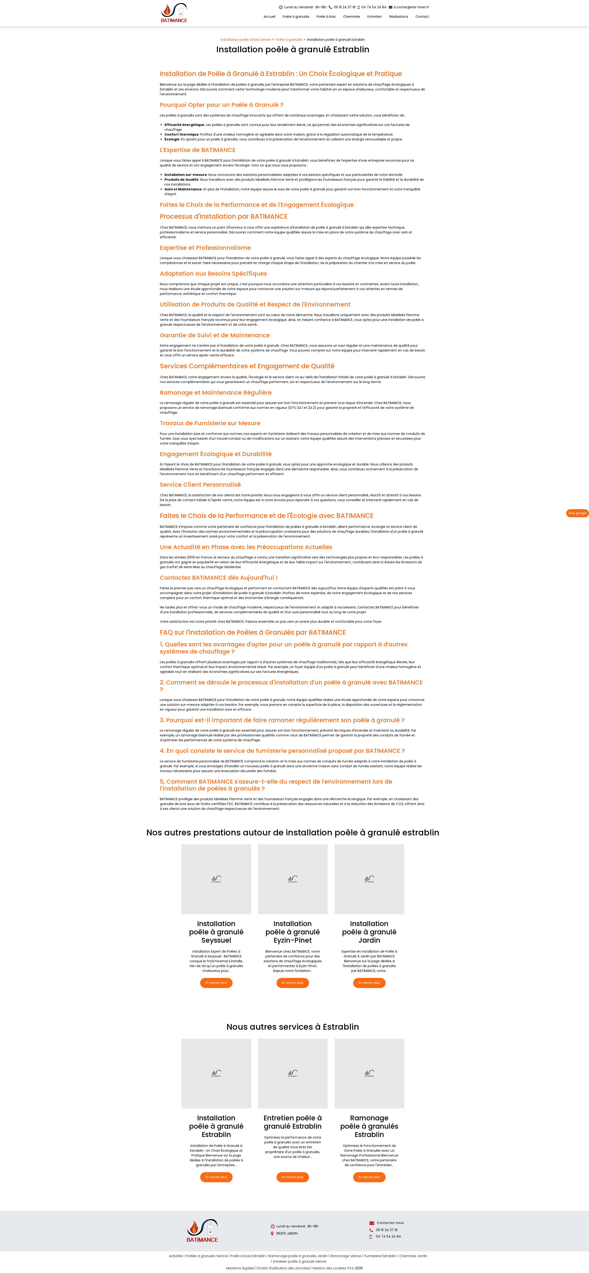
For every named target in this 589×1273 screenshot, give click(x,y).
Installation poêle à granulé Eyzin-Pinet (293, 932)
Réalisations (398, 16)
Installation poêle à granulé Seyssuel (216, 932)
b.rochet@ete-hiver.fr (411, 7)
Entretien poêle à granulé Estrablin (293, 1122)
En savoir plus (216, 982)
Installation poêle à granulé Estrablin (216, 1126)
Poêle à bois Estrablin (248, 1256)
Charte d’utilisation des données (283, 1268)
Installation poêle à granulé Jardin (369, 932)
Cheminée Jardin (413, 1256)
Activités (176, 1256)
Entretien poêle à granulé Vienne (299, 1261)
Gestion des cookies (329, 1268)
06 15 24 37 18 (386, 1230)
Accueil (269, 16)
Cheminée (351, 16)
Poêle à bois (326, 16)
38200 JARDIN (286, 1233)
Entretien (374, 16)
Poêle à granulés (296, 16)
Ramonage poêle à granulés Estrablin (369, 1126)
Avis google (578, 513)
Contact (422, 16)
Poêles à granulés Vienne (206, 1256)
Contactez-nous (390, 1223)
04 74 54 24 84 (388, 1236)
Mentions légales (240, 1268)
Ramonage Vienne (346, 1256)
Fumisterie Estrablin (380, 1256)
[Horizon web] (350, 1268)
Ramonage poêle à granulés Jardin (298, 1256)
